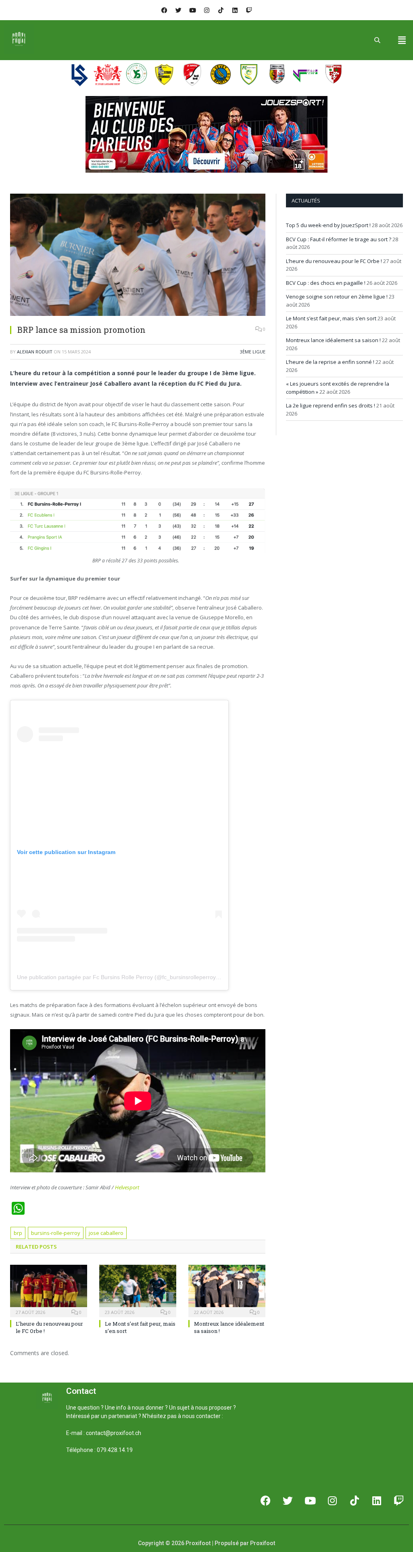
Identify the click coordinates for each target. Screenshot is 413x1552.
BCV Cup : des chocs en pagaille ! (325, 282)
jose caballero (106, 1233)
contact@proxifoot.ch (113, 1433)
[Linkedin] (235, 10)
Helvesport (127, 1187)
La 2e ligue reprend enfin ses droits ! (330, 405)
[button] (402, 40)
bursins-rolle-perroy (55, 1233)
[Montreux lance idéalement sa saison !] (226, 1290)
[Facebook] (164, 10)
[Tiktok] (221, 10)
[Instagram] (206, 10)
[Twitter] (178, 10)
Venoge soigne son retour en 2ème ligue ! (337, 296)
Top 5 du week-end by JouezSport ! (328, 225)
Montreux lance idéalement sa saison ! (333, 340)
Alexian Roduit (34, 352)
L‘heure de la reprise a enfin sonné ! (330, 362)
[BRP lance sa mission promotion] (137, 256)
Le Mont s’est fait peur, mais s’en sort (331, 318)
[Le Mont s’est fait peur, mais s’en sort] (137, 1290)
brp (18, 1233)
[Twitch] (249, 10)
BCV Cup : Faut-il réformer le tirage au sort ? (338, 239)
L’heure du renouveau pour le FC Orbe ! (334, 261)
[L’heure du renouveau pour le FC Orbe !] (48, 1290)
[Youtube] (192, 10)
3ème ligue (252, 352)
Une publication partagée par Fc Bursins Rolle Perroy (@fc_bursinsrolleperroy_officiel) (127, 977)
